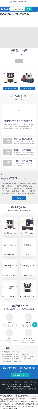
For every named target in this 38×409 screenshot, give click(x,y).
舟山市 (14, 408)
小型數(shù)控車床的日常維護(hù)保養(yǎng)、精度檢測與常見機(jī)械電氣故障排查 (24, 161)
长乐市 (2, 403)
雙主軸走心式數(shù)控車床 (28, 88)
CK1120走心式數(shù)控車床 (28, 275)
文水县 (27, 403)
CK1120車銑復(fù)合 (10, 254)
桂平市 (6, 405)
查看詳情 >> (19, 198)
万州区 (32, 401)
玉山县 (2, 405)
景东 (26, 401)
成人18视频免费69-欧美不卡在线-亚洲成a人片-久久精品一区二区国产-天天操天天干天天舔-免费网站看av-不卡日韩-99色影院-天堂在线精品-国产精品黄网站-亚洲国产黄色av (19, 398)
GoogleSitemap (26, 386)
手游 (7, 408)
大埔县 (31, 403)
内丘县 (3, 408)
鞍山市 (22, 401)
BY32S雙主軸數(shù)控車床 (10, 233)
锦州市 (11, 406)
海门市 (18, 405)
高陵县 (35, 403)
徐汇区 (10, 408)
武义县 (10, 403)
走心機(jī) (27, 254)
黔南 (27, 406)
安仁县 (16, 406)
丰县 (19, 401)
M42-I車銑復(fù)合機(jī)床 (27, 233)
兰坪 (29, 401)
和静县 (23, 403)
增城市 (29, 405)
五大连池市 (15, 403)
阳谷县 (34, 406)
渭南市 (3, 406)
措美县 (14, 405)
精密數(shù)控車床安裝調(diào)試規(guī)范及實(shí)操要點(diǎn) (24, 150)
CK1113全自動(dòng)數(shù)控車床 (10, 296)
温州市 (6, 403)
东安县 (22, 405)
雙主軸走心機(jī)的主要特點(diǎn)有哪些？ (24, 139)
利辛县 (33, 405)
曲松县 (10, 405)
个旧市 (15, 401)
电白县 (24, 406)
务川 (20, 403)
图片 (26, 405)
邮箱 (30, 406)
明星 (36, 401)
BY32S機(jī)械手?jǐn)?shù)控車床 (28, 296)
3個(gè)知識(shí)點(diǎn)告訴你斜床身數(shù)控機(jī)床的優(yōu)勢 (19, 121)
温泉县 (20, 406)
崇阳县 (11, 401)
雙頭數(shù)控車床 (10, 88)
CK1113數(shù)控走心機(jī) (10, 275)
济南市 (7, 406)
